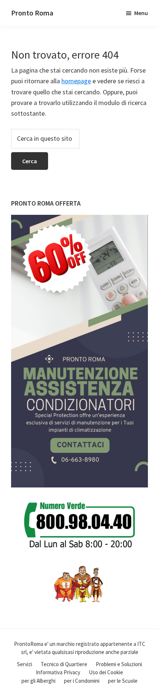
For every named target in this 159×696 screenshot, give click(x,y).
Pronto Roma (32, 12)
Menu (141, 13)
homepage (76, 81)
